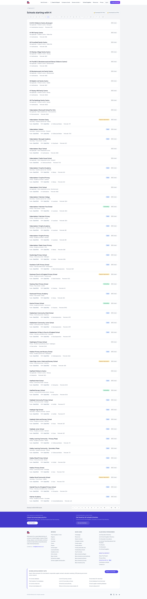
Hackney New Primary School (39, 284)
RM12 (65, 307)
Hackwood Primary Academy (39, 294)
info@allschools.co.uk (38, 546)
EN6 (46, 37)
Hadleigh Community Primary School (41, 400)
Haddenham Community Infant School (41, 313)
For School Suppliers (104, 549)
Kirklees (55, 365)
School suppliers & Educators (58, 560)
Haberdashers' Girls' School (38, 187)
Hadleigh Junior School (37, 429)
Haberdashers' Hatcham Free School (41, 207)
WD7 (46, 56)
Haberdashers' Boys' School (38, 149)
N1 (64, 288)
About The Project (103, 556)
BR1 (66, 230)
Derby (54, 298)
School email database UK (35, 586)
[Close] (25, 591)
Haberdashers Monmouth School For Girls (42, 110)
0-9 (103, 17)
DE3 (64, 298)
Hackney (55, 288)
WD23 (46, 95)
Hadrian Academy (35, 497)
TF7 (70, 124)
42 (111, 507)
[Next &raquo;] (118, 507)
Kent (54, 472)
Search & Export (56, 2)
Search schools (78, 539)
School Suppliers (87, 2)
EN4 (64, 462)
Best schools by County (80, 560)
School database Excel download (97, 581)
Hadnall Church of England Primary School (43, 487)
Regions (53, 537)
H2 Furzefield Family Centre (38, 42)
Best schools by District (80, 558)
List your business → (83, 523)
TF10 (70, 133)
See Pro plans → (32, 523)
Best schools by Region (80, 554)
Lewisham (55, 201)
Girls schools (54, 554)
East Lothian (34, 346)
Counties (53, 541)
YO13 (68, 278)
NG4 (69, 356)
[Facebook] (111, 594)
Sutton (54, 259)
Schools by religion (55, 558)
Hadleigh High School (36, 410)
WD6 (46, 66)
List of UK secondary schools (66, 581)
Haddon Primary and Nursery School (41, 352)
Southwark (55, 143)
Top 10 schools (78, 552)
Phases (52, 545)
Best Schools (44, 2)
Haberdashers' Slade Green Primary (41, 245)
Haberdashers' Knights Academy (40, 226)
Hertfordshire (34, 37)
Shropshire (55, 491)
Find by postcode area (80, 547)
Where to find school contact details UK (68, 586)
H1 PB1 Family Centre (36, 33)
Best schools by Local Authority (82, 556)
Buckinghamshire (57, 317)
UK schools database (34, 578)
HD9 (65, 365)
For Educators (102, 547)
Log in (106, 2)
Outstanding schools (80, 549)
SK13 (45, 375)
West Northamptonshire (58, 269)
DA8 (64, 249)
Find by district (78, 545)
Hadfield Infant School (36, 381)
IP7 (64, 404)
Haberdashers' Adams (36, 129)
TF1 (70, 443)
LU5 (71, 501)
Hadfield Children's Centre (38, 371)
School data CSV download (95, 578)
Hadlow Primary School (37, 468)
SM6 (64, 259)
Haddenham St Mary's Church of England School (45, 332)
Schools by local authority (65, 583)
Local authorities (55, 549)
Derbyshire (34, 375)
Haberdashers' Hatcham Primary (40, 216)
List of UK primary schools (65, 578)
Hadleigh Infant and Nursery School (41, 419)
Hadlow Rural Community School (40, 477)
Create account (115, 2)
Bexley (54, 172)
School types (54, 547)
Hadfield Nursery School (37, 390)
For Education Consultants (105, 539)
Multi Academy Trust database (36, 581)
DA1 (64, 172)
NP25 (47, 114)
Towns (52, 543)
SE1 (66, 143)
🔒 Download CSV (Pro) (99, 12)
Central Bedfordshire (58, 501)
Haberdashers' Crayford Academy (40, 168)
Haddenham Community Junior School (42, 323)
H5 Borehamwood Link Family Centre (41, 71)
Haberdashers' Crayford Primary (40, 178)
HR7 (51, 27)
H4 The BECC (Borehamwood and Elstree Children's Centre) (48, 62)
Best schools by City (80, 562)
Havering (55, 307)
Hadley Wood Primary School (39, 458)
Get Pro (5, 597)
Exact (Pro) (36, 124)
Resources (95, 2)
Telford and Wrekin (57, 124)
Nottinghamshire (57, 356)
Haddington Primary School (38, 342)
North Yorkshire (56, 278)
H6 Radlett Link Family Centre (39, 81)
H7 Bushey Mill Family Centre (39, 91)
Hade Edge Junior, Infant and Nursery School (44, 361)
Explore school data (111, 571)
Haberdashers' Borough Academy (40, 139)
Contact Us (102, 564)
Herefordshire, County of (37, 27)
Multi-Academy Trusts (56, 534)
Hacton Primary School (37, 303)
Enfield (54, 462)
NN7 (72, 269)
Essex (54, 423)
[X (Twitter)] (114, 594)
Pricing (101, 2)
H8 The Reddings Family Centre (39, 100)
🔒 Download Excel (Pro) (113, 12)
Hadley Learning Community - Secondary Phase (44, 448)
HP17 (69, 317)
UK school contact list (34, 583)
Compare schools (66, 2)
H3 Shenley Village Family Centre (40, 52)
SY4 (66, 491)
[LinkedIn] (116, 594)
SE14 (66, 201)
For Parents (102, 545)
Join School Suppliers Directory (106, 537)
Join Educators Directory (105, 534)
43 (115, 507)
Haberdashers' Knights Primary (39, 236)
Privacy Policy (102, 558)
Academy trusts (55, 552)
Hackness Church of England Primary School (43, 274)
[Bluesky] (119, 594)
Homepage (77, 534)
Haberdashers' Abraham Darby (39, 120)
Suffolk (54, 404)
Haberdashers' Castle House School (41, 158)
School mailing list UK (94, 586)
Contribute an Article (104, 562)
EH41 (45, 346)
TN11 (63, 472)
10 (104, 507)
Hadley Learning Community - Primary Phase (44, 439)
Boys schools (54, 556)
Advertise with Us (105, 560)
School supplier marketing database (97, 583)
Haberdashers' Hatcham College (40, 197)
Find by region (78, 543)
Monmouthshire (35, 114)
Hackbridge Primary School (38, 255)
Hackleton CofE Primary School (39, 265)
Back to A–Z (31, 8)
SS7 (64, 423)
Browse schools (76, 2)
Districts (53, 539)
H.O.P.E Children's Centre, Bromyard (41, 23)
